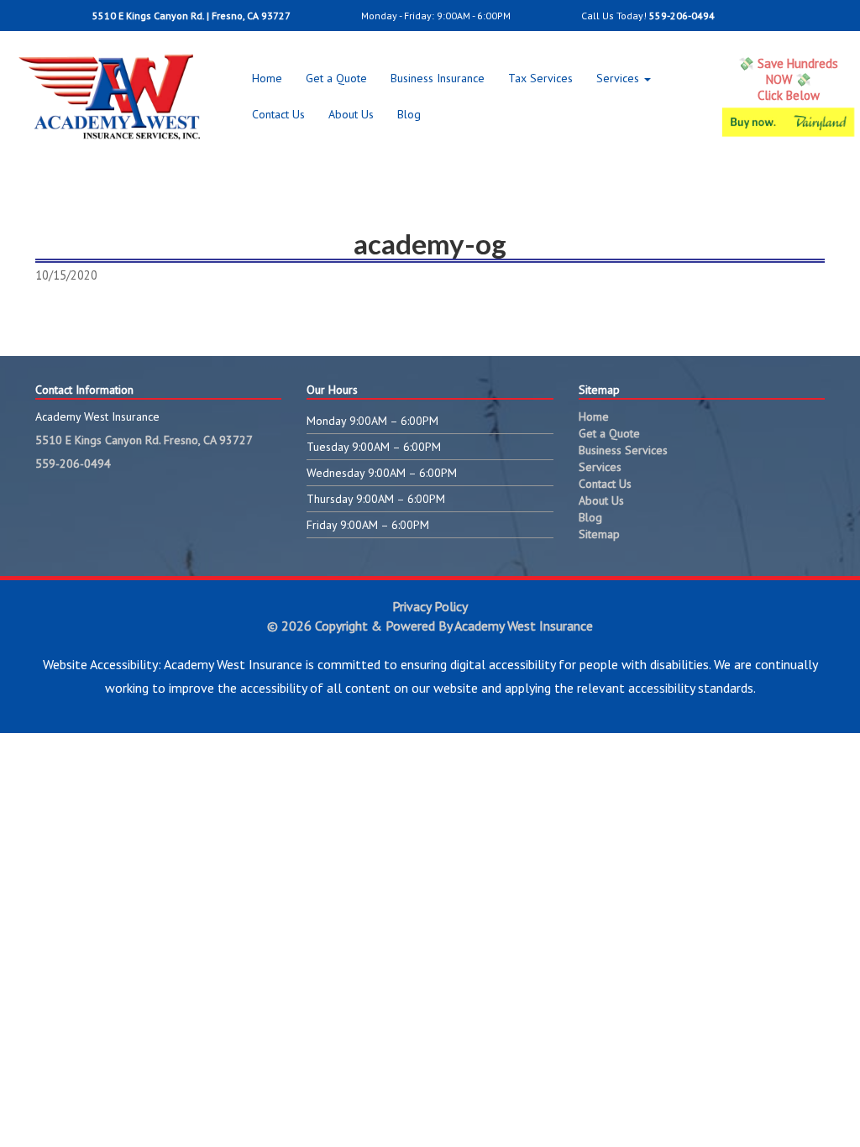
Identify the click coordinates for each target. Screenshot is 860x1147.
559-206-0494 (682, 15)
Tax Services (540, 78)
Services (619, 78)
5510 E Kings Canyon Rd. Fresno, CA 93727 (144, 440)
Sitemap (599, 534)
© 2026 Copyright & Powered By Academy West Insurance (430, 625)
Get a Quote (336, 78)
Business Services (623, 450)
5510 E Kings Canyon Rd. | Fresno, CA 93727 (190, 15)
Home (267, 78)
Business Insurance (438, 78)
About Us (351, 114)
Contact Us (278, 114)
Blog (409, 114)
